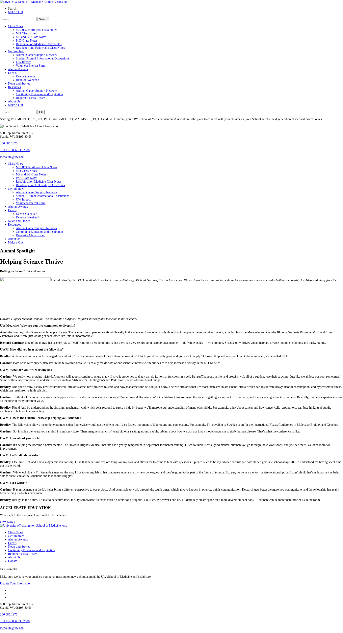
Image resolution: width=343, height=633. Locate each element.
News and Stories (19, 83)
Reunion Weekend (27, 80)
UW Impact (23, 62)
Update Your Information (15, 583)
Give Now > (8, 522)
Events (12, 72)
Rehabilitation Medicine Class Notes (39, 44)
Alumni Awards (18, 69)
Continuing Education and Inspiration (39, 94)
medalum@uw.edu (12, 157)
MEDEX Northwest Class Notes (36, 29)
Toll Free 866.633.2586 (15, 150)
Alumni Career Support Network (36, 54)
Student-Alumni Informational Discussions (42, 58)
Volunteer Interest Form (30, 65)
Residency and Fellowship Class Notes (40, 47)
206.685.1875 (8, 143)
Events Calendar (26, 76)
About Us (14, 101)
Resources (14, 87)
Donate (12, 561)
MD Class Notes (26, 33)
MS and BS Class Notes (31, 37)
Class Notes (15, 26)
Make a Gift (15, 105)
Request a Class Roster (30, 97)
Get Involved (16, 51)
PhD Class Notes (26, 40)
